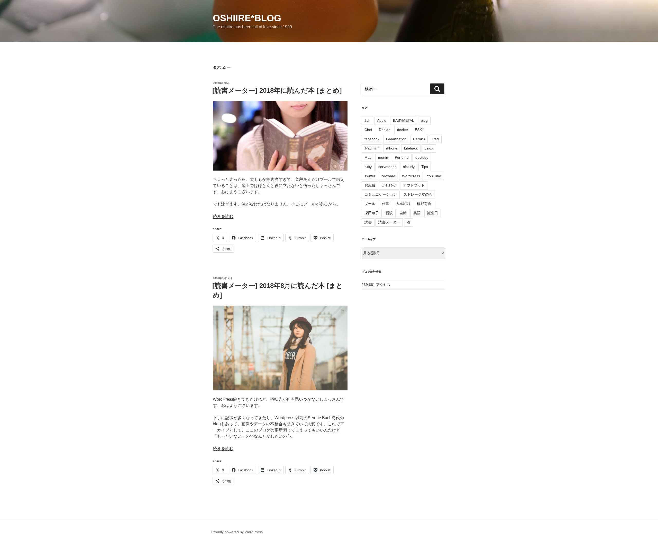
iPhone (391, 148)
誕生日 (432, 213)
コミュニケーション (380, 194)
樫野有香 (424, 204)
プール (369, 204)
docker (402, 130)
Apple (381, 120)
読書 (368, 222)
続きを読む (223, 216)
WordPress (411, 176)
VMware (388, 176)
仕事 (385, 204)
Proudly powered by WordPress (237, 532)
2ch (367, 120)
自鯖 (403, 213)
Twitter (369, 176)
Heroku (419, 139)
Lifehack (411, 148)
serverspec (387, 167)
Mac (367, 157)
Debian (384, 130)
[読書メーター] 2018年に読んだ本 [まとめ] (277, 90)
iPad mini (371, 148)
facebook (371, 139)
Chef (368, 130)
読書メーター (389, 222)
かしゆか (389, 185)
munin (383, 157)
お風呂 (369, 185)
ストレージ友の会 (418, 194)
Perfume (402, 157)
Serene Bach (320, 418)
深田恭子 (371, 213)
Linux (428, 148)
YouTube (434, 176)
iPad (435, 139)
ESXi (419, 130)
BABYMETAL (403, 120)
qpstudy (421, 157)
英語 (417, 213)
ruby (368, 167)
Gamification (396, 139)
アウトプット (414, 185)
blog (424, 120)
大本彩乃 (403, 204)
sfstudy (409, 167)
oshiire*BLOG (247, 18)
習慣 (389, 213)
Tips (424, 167)
